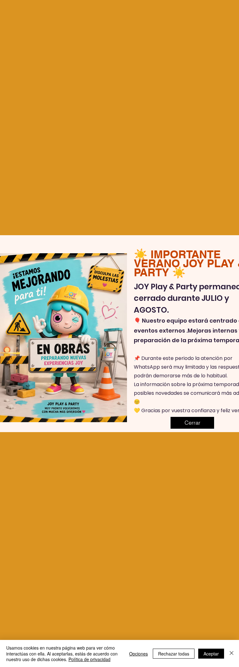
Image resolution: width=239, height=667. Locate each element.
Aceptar (211, 654)
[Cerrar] (231, 653)
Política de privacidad (89, 659)
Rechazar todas (173, 654)
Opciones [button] (138, 654)
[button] (192, 423)
